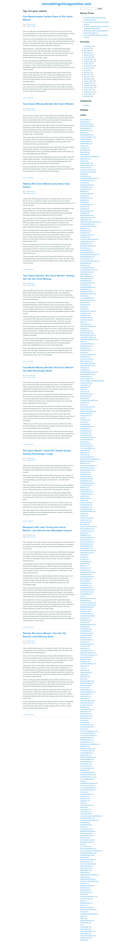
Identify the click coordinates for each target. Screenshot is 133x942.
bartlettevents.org (85, 232)
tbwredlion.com (84, 857)
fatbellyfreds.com (85, 837)
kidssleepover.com (85, 158)
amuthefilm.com (84, 496)
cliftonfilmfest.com (85, 285)
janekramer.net (84, 555)
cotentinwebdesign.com (87, 241)
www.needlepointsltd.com (87, 772)
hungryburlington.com (86, 548)
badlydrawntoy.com (85, 713)
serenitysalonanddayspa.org (88, 137)
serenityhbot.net (84, 722)
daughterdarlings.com (86, 130)
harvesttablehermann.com (87, 256)
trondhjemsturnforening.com (88, 853)
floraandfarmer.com (85, 263)
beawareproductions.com (87, 528)
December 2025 (88, 59)
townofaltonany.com (86, 594)
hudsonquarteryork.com (87, 842)
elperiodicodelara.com (86, 124)
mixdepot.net (84, 807)
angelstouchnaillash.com (87, 343)
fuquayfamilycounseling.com (88, 909)
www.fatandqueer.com (86, 753)
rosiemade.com (84, 328)
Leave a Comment (28, 98)
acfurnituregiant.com (86, 141)
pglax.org (83, 596)
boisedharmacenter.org (86, 413)
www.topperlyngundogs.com (88, 735)
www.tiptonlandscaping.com (88, 787)
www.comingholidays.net (87, 448)
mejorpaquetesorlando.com (88, 337)
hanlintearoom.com (85, 890)
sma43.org (83, 781)
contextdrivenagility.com (87, 531)
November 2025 (88, 61)
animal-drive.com (85, 676)
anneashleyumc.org (85, 755)
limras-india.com (85, 121)
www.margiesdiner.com (87, 768)
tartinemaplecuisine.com (87, 552)
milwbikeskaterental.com (87, 589)
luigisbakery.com (85, 796)
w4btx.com (83, 341)
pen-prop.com (84, 729)
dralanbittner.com (85, 315)
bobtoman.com (84, 202)
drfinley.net (83, 901)
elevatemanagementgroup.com (89, 896)
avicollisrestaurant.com (86, 639)
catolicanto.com (84, 391)
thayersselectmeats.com (86, 683)
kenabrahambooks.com (86, 491)
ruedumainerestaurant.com (87, 511)
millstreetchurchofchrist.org (88, 879)
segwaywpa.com (85, 687)
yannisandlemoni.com (86, 317)
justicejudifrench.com (86, 539)
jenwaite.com (84, 894)
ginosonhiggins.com (86, 583)
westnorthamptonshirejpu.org (88, 226)
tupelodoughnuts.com (86, 330)
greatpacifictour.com (86, 629)
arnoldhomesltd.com (86, 280)
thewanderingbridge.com (87, 541)
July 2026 (86, 48)
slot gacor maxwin (31, 26)
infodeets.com (84, 132)
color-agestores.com (85, 415)
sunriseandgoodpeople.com (88, 602)
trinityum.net (83, 827)
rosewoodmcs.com (85, 809)
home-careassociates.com (87, 407)
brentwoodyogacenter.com (87, 785)
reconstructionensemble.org (88, 615)
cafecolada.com (84, 441)
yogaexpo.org (84, 404)
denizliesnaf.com (85, 661)
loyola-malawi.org (85, 420)
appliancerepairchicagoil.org (88, 172)
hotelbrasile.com (84, 228)
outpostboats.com (85, 424)
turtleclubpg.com (85, 626)
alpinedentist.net (84, 209)
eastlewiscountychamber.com (88, 465)
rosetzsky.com (84, 513)
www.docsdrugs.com (86, 766)
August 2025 (87, 68)
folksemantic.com (85, 304)
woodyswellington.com (86, 835)
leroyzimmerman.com (86, 898)
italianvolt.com (84, 309)
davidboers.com (84, 707)
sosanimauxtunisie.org (86, 204)
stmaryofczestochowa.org (87, 537)
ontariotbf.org (84, 174)
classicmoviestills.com (86, 439)
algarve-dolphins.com (86, 578)
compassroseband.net (86, 672)
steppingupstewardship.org (87, 790)
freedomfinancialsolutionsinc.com (89, 744)
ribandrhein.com (84, 387)
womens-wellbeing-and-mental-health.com (92, 380)
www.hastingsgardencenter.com (89, 820)
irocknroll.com (84, 296)
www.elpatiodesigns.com (87, 840)
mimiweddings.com (85, 929)
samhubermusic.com (86, 938)
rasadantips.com (84, 148)
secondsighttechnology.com (88, 354)
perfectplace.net (84, 398)
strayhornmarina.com (86, 476)
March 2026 (87, 53)
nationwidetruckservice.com (88, 624)
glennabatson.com (85, 474)
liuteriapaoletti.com (85, 600)
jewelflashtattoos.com (86, 187)
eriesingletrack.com (85, 324)
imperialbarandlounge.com (87, 287)
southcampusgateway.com (87, 217)
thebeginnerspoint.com (86, 446)
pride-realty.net (84, 883)
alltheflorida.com (85, 872)
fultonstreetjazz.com (86, 230)
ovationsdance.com (85, 385)
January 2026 (87, 57)
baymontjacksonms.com (87, 592)
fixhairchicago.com (85, 659)
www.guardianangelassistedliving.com (91, 851)
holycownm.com (85, 622)
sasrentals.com (84, 352)
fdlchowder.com (84, 770)
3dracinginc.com (85, 454)
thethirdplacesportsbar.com (87, 831)
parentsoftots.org (85, 698)
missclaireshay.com (85, 119)
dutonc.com (83, 565)
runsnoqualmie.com (85, 763)
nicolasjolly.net (84, 500)
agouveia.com (84, 911)
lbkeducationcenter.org (86, 394)
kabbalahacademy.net (86, 346)
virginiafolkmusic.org (86, 383)
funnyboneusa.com (85, 611)
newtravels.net (84, 161)
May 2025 (87, 74)
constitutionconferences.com (88, 663)
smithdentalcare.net (85, 933)
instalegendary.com (85, 176)
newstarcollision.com (86, 350)
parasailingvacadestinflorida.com (89, 881)
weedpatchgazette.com (86, 320)
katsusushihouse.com (86, 507)
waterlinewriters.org (86, 694)
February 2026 (88, 55)
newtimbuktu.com (85, 150)
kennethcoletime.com (86, 546)
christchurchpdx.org (86, 489)
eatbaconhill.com (85, 154)
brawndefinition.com (86, 481)
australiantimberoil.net (86, 250)
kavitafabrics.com (85, 618)
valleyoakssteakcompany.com (88, 655)
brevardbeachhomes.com (87, 267)
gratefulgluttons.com (86, 431)
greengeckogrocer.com (86, 359)
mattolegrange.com (85, 570)
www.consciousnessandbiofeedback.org (91, 816)
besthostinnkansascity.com (87, 931)
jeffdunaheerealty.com (86, 740)
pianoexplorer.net (85, 822)
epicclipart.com (84, 195)
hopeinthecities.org (85, 428)
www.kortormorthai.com (87, 750)
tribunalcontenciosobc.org (87, 468)
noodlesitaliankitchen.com (87, 180)
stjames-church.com (85, 520)
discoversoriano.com (86, 444)
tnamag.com (83, 679)
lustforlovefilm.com (85, 498)
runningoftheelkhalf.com (87, 737)
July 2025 (86, 70)
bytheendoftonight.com (86, 426)
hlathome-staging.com (86, 361)
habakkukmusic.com (86, 718)
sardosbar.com (84, 306)
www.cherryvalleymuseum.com (89, 239)
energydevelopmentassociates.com (90, 261)
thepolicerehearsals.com (87, 461)
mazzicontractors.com (86, 829)
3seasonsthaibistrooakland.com (89, 400)
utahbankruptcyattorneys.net (88, 293)
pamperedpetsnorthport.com (88, 326)
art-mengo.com (84, 559)
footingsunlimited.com (86, 761)
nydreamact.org (84, 182)
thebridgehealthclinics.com (87, 692)
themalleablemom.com (86, 544)
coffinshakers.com (85, 535)
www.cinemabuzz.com (86, 805)
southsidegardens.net (86, 824)
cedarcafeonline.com (86, 139)
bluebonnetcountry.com (87, 193)
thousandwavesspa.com (87, 633)
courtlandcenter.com (86, 635)
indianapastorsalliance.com (87, 652)
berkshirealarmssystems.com (88, 311)
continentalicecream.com (87, 483)
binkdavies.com (84, 487)
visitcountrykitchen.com (87, 576)
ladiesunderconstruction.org (88, 246)
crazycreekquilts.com (86, 485)
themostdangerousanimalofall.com (90, 459)
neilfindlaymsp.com (85, 637)
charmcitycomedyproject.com (88, 526)
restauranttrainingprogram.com (89, 372)
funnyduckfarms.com (86, 892)
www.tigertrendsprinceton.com (89, 731)
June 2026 (87, 50)
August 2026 (87, 46)
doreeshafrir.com (85, 524)
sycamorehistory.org (86, 811)
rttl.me (82, 924)
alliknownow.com (85, 463)
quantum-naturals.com (86, 861)
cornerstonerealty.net (86, 814)
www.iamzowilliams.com (87, 818)
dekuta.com (83, 803)
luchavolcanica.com (85, 620)
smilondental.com (85, 348)
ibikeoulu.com (84, 533)
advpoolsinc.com (85, 648)
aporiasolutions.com (86, 685)
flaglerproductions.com (86, 478)
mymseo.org (83, 916)
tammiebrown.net (85, 563)
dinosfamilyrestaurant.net (87, 252)
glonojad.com (84, 515)
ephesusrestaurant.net (86, 833)
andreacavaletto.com (86, 409)
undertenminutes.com (86, 143)
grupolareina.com (85, 237)
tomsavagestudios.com (86, 378)
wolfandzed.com (85, 800)
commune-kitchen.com (86, 494)
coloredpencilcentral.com (87, 283)
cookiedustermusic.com (87, 613)
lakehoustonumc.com (86, 716)
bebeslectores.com (85, 248)
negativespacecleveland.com (88, 598)
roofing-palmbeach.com (87, 276)
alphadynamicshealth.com (87, 885)
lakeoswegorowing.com (87, 907)
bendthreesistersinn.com (87, 607)
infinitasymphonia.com (86, 502)
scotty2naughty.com (86, 522)
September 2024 (88, 92)
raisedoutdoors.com (85, 289)
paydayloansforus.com (86, 163)
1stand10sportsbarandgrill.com (89, 339)
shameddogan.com (85, 696)
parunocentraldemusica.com (88, 848)
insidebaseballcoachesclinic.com (89, 874)
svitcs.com (83, 668)
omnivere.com (84, 145)
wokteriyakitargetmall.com (87, 363)
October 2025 (88, 63)
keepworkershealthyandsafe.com (89, 178)
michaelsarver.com (85, 357)
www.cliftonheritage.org (87, 779)
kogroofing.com (84, 206)
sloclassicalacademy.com (87, 470)
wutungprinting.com (86, 585)
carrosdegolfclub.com (86, 259)
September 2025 (88, 66)
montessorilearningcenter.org (88, 864)
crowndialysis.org (85, 370)
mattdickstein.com (85, 711)
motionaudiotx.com (85, 922)
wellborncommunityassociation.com (90, 222)
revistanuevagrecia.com (87, 518)
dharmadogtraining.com (87, 920)
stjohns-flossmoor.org (86, 609)
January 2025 (87, 83)
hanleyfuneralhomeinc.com (88, 335)
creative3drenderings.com (87, 700)
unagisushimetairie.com (87, 185)
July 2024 (86, 96)
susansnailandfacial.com (87, 726)
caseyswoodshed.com (86, 657)
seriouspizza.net (84, 670)
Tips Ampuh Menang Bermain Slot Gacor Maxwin (48, 103)
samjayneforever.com (86, 868)
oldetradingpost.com (86, 243)
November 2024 (88, 87)
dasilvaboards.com (85, 472)
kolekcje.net (83, 389)
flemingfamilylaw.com (86, 903)
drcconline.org (84, 642)
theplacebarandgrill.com (87, 644)
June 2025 (87, 72)
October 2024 (88, 90)
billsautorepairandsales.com (88, 859)
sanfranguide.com (85, 450)
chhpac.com (83, 918)
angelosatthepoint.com (86, 650)
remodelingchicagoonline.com (66, 3)
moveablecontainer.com (86, 235)
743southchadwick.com (87, 272)
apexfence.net (84, 940)
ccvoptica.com (84, 792)
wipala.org (83, 417)
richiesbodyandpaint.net (87, 126)
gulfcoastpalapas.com (86, 689)
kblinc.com (83, 322)
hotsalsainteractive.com (86, 135)
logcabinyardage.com (86, 705)
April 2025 (87, 77)
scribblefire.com (84, 402)
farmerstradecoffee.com (87, 703)
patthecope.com (84, 666)
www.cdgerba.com (85, 846)
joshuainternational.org (86, 724)
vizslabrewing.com (85, 313)
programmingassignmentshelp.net (89, 156)
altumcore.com (84, 674)
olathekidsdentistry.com (87, 333)
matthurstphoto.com (85, 870)
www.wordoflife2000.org (87, 298)
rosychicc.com (84, 422)
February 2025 (88, 81)
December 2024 (88, 85)
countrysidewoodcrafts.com (88, 169)
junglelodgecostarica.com (87, 572)
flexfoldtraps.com (85, 746)
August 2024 (87, 94)
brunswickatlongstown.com (88, 550)
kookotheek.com (85, 213)
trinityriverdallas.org (86, 396)
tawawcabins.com (85, 302)
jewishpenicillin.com (86, 376)
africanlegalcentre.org (86, 505)
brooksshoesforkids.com (87, 681)
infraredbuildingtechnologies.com (89, 254)
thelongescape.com (85, 568)
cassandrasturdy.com (86, 435)
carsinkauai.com (84, 877)
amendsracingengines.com (87, 748)
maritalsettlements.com (86, 587)
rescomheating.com (85, 927)
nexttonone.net (84, 720)
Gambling (86, 105)
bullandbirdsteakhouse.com (88, 774)
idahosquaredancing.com (87, 300)
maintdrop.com (84, 200)
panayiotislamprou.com (86, 215)
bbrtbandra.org (84, 191)
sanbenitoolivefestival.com (87, 437)
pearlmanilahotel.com (86, 198)
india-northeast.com (85, 274)
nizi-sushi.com (84, 557)
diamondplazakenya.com (87, 855)
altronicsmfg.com (85, 152)
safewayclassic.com (85, 167)
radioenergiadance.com (86, 211)
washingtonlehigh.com (86, 794)
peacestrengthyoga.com (86, 742)
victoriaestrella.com (85, 631)
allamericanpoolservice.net (87, 374)
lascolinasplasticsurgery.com (88, 777)
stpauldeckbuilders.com (87, 759)
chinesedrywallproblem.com (88, 605)
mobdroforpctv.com (85, 433)
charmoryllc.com (85, 452)
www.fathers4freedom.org (87, 733)
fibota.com (83, 844)
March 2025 (87, 79)
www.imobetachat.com (86, 709)
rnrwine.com (83, 905)
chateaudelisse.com (85, 219)
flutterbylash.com (85, 888)
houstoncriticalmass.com (87, 457)
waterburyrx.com (85, 646)
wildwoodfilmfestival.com (87, 224)
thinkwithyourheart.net (86, 291)
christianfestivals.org (86, 574)
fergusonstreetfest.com (86, 866)
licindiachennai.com (86, 128)
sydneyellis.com (84, 367)
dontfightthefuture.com (86, 278)
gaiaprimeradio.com (85, 561)
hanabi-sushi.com (85, 798)
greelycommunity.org (86, 509)
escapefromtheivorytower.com (88, 269)
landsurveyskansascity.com (87, 757)
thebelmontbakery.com (86, 165)
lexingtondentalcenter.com (87, 365)
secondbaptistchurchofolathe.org (89, 914)
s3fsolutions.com (85, 265)
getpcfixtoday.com (85, 189)
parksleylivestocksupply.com (88, 411)
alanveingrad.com (85, 581)
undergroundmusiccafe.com (88, 935)
